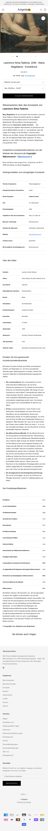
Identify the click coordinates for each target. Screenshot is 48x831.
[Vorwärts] (35, 56)
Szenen (5, 706)
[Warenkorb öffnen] (45, 10)
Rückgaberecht (8, 755)
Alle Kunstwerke (8, 680)
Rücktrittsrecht (8, 737)
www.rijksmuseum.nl (35, 234)
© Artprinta (24, 799)
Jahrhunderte (7, 695)
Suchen (5, 741)
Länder (5, 698)
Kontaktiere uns (8, 722)
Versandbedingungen (10, 744)
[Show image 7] (31, 56)
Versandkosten (30, 75)
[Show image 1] (17, 56)
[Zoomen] (43, 18)
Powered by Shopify (24, 802)
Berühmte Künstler (9, 684)
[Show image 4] (24, 56)
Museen (5, 691)
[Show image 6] (28, 56)
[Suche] (41, 10)
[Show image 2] (19, 56)
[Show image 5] (26, 56)
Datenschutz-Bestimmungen (13, 733)
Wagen (5, 718)
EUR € (23, 794)
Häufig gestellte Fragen (11, 726)
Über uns (6, 752)
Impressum (7, 730)
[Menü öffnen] (3, 9)
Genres (5, 702)
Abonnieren (12, 783)
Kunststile (6, 687)
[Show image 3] (21, 56)
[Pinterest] (3, 667)
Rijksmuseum (24, 157)
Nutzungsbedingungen (11, 748)
